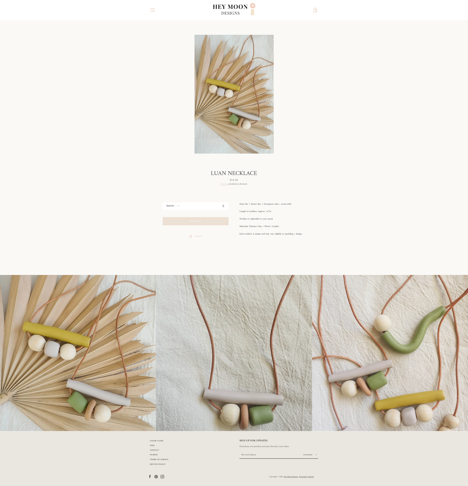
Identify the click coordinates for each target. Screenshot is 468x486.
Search (154, 454)
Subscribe (308, 455)
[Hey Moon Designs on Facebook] (150, 477)
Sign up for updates (253, 441)
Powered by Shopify (306, 476)
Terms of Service (159, 459)
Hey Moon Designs (291, 476)
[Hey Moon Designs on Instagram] (162, 477)
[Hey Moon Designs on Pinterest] (156, 477)
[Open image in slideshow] (234, 94)
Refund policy (158, 464)
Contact (154, 450)
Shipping (224, 184)
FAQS (152, 445)
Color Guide (157, 440)
